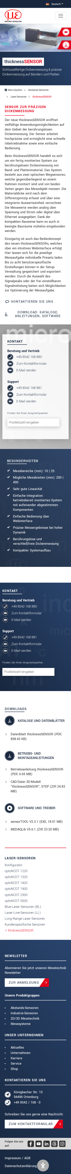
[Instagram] (62, 1144)
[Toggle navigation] (60, 16)
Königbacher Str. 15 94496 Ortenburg (28, 1094)
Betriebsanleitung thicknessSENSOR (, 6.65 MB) (37, 771)
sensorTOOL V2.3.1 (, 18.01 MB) (37, 821)
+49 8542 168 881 (29, 388)
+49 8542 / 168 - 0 (27, 1102)
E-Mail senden (26, 370)
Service (16, 1063)
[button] (43, 1165)
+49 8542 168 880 (29, 357)
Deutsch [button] (56, 4)
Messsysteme (21, 1024)
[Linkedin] (46, 1144)
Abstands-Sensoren (24, 1008)
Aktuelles (17, 1047)
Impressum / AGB (17, 1158)
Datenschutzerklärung (21, 1166)
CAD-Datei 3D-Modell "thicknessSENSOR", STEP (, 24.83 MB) (38, 787)
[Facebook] (31, 1144)
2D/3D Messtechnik (25, 1018)
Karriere (16, 1058)
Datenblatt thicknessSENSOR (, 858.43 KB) (36, 736)
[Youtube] (39, 1144)
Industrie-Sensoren (24, 1013)
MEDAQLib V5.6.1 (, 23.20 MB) (35, 829)
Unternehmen (20, 1053)
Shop (14, 1069)
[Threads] (54, 1144)
